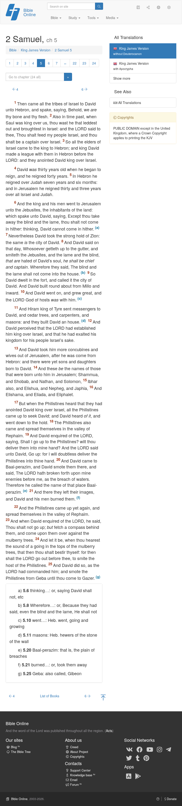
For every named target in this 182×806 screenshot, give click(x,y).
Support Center (80, 770)
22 (75, 63)
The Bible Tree (21, 752)
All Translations (129, 102)
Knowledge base (82, 775)
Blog (15, 747)
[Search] (99, 6)
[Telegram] (168, 749)
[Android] (138, 776)
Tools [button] (91, 17)
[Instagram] (159, 749)
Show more (121, 78)
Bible (13, 50)
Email (73, 780)
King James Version (35, 50)
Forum (76, 784)
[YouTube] (149, 749)
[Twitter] (129, 757)
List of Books (49, 695)
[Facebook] (139, 749)
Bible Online (29, 12)
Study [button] (73, 17)
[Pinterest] (146, 757)
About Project (79, 752)
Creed (74, 747)
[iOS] (128, 776)
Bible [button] (55, 17)
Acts (109, 730)
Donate (171, 799)
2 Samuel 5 (63, 50)
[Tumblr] (138, 757)
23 (84, 63)
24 (94, 63)
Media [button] (111, 17)
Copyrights (77, 756)
